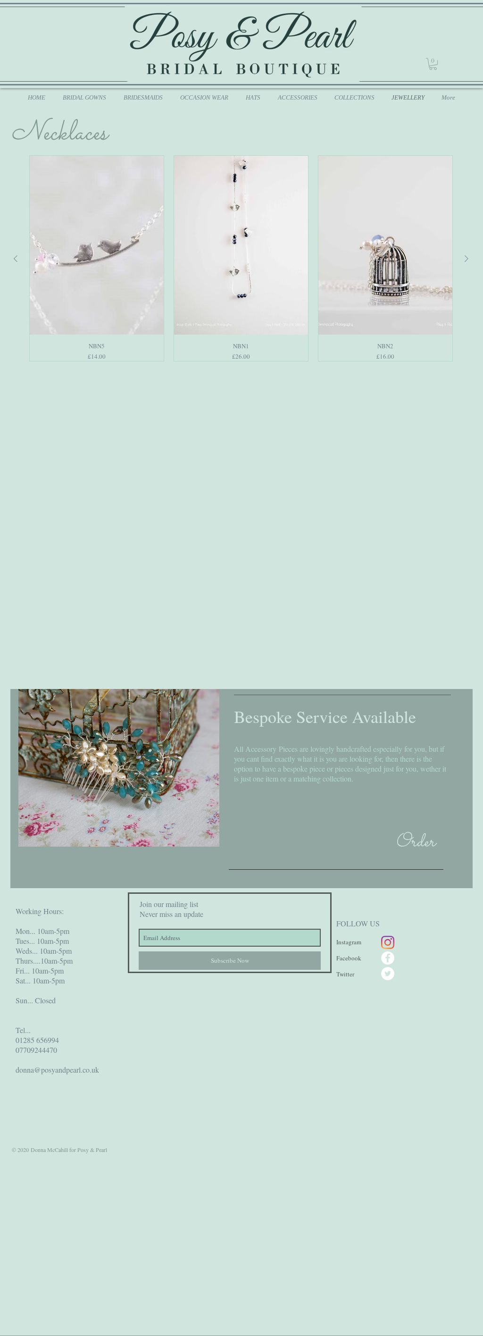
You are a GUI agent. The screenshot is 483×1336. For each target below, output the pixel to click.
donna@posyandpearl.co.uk (57, 1070)
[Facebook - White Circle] (387, 958)
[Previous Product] (15, 258)
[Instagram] (387, 942)
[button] (433, 64)
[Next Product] (466, 258)
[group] (241, 258)
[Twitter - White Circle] (387, 973)
